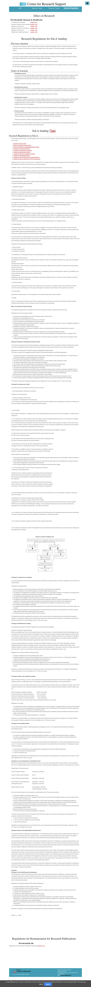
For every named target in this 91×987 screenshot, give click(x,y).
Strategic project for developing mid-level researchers (27, 159)
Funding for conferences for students (23, 150)
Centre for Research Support (46, 3)
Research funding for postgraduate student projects (26, 147)
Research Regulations (71, 8)
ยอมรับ (48, 984)
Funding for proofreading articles (22, 155)
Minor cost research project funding (22, 145)
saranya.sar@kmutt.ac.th (66, 975)
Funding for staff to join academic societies (24, 154)
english (32, 22)
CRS (19, 8)
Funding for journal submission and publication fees (26, 157)
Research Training (54, 8)
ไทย (52, 131)
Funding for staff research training (22, 152)
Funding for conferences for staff (22, 149)
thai (36, 22)
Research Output (37, 8)
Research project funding (20, 143)
